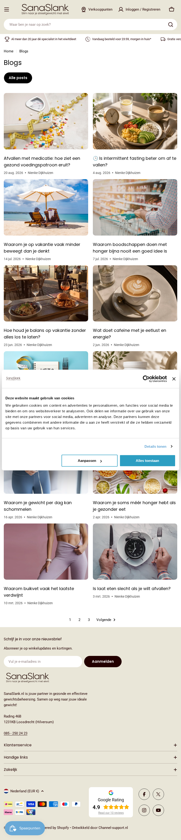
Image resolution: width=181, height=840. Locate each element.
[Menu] (6, 9)
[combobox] (90, 24)
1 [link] (70, 620)
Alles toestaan (147, 461)
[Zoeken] (170, 24)
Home (8, 51)
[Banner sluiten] (174, 378)
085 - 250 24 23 (15, 733)
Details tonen (155, 446)
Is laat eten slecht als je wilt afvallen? (132, 588)
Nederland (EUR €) (24, 791)
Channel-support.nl (113, 828)
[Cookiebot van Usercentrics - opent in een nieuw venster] (146, 378)
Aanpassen (87, 461)
